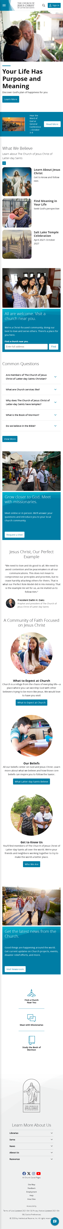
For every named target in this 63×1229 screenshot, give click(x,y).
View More (10, 439)
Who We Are (31, 864)
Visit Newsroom (15, 969)
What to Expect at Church (31, 702)
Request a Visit (14, 534)
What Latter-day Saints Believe (31, 781)
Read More (52, 124)
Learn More (10, 99)
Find (53, 346)
